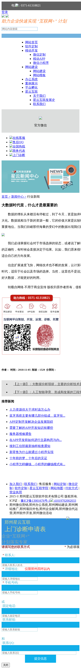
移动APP (39, 58)
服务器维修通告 (20, 433)
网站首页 (31, 42)
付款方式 (71, 488)
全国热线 (19, 146)
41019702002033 (64, 500)
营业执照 (15, 492)
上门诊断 (19, 155)
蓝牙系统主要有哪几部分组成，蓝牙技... (37, 415)
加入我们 (15, 484)
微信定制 (39, 54)
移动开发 (31, 50)
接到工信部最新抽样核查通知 (29, 446)
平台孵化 (31, 87)
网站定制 (60, 484)
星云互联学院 (38, 488)
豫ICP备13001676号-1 (35, 500)
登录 (5, 12)
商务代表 (19, 150)
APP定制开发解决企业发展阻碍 (31, 421)
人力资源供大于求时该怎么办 (29, 409)
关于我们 (39, 95)
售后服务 (45, 484)
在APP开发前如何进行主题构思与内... (35, 440)
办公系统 (31, 79)
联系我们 (39, 104)
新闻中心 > (18, 196)
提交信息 (40, 658)
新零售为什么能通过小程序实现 (31, 452)
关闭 (5, 665)
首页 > (6, 196)
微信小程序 (41, 62)
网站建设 (31, 67)
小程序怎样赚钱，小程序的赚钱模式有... (37, 464)
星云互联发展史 (44, 99)
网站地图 (57, 488)
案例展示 (31, 83)
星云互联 (31, 91)
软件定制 (31, 46)
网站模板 (39, 75)
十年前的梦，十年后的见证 (28, 458)
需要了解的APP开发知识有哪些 (31, 427)
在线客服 (19, 137)
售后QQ (18, 142)
